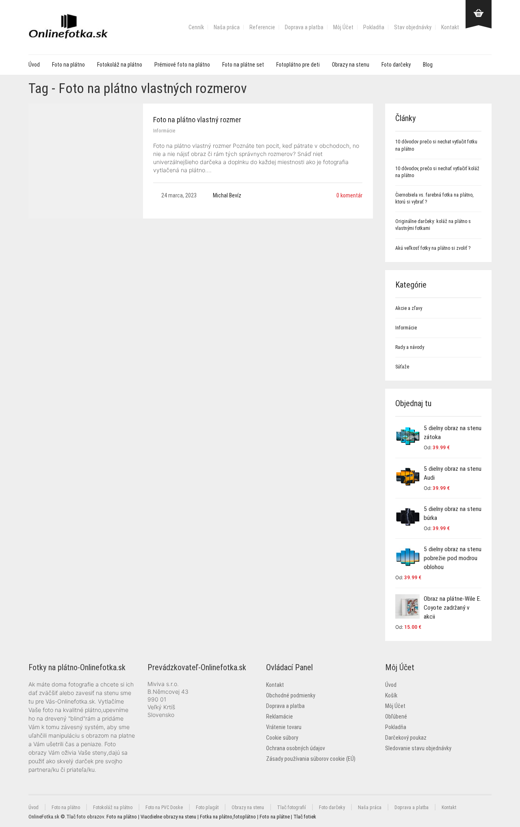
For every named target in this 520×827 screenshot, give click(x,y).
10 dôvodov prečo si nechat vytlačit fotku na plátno (436, 145)
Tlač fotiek (304, 817)
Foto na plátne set (243, 64)
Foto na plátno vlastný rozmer (197, 119)
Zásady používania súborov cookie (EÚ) (310, 759)
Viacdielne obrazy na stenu (168, 817)
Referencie (262, 27)
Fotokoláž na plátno (119, 64)
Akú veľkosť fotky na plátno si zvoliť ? (432, 248)
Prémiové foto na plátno (182, 64)
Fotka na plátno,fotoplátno (228, 817)
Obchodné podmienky (290, 695)
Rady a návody (409, 347)
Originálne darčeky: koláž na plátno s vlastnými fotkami (433, 225)
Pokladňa (373, 27)
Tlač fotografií (291, 807)
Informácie (164, 131)
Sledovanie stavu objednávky (418, 748)
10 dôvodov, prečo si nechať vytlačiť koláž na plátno (437, 172)
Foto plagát (207, 807)
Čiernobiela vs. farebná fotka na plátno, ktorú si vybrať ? (434, 198)
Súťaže (402, 367)
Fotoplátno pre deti (298, 64)
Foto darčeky (396, 64)
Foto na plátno (68, 64)
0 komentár (349, 195)
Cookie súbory (282, 737)
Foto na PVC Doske (164, 807)
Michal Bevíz (227, 195)
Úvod (34, 64)
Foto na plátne (275, 817)
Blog (428, 64)
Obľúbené (396, 716)
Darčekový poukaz (406, 737)
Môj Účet (343, 27)
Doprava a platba (304, 27)
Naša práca (227, 27)
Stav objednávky (412, 27)
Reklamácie (279, 716)
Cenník (196, 27)
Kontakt (450, 27)
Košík (391, 695)
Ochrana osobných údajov (295, 748)
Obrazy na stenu (350, 64)
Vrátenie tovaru (283, 727)
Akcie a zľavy (408, 308)
